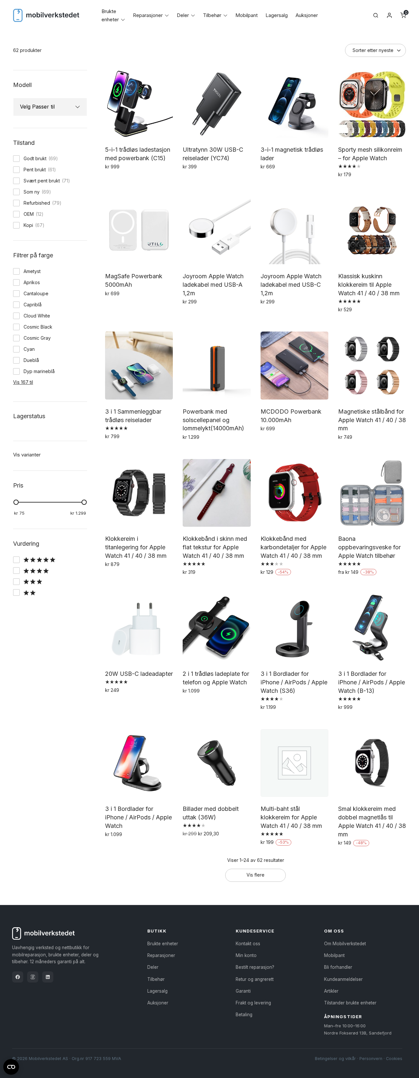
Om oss (334, 930)
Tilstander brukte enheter (350, 1002)
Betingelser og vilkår (335, 1058)
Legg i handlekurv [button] (127, 181)
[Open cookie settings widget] (11, 1066)
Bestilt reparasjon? (255, 967)
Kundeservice (255, 930)
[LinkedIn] (47, 977)
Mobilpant (246, 15)
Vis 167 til (23, 382)
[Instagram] (32, 977)
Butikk (157, 930)
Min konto (246, 955)
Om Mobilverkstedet (345, 943)
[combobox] (44, 107)
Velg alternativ (355, 188)
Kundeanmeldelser (343, 979)
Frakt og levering (253, 1002)
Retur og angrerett (255, 979)
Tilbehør (212, 15)
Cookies (394, 1058)
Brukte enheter (162, 943)
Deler (183, 15)
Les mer (271, 181)
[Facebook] (17, 977)
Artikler (331, 991)
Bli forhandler (338, 967)
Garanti (243, 991)
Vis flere (255, 875)
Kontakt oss (248, 943)
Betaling (244, 1014)
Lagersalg (276, 15)
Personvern (370, 1058)
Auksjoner (307, 15)
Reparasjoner (148, 15)
